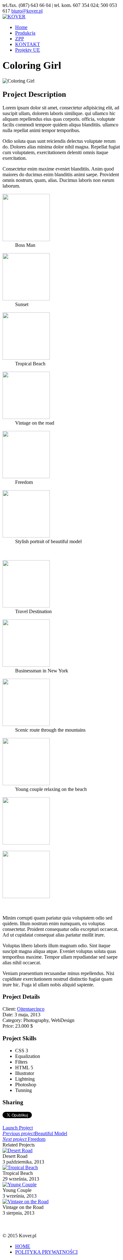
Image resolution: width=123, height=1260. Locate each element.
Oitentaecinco (30, 1009)
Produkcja (25, 33)
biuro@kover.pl (27, 11)
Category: (13, 1020)
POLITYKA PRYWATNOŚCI (46, 1252)
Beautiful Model (35, 1133)
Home (21, 27)
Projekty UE (27, 50)
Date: (9, 1014)
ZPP (19, 38)
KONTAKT (27, 44)
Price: (9, 1026)
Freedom (24, 1139)
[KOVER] (14, 16)
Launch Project (18, 1127)
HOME (22, 1246)
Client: (10, 1009)
